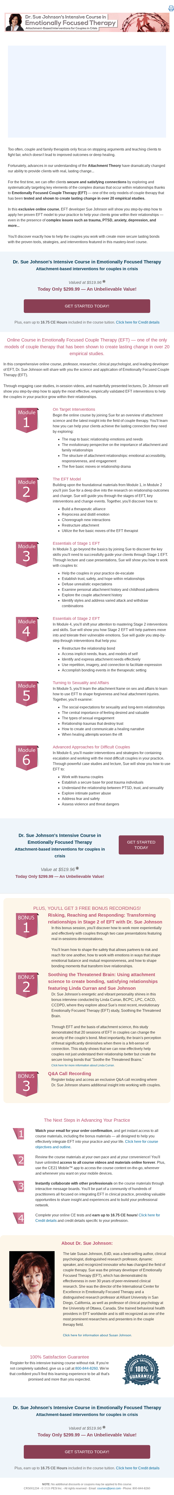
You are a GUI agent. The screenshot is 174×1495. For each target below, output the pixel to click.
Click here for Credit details (138, 322)
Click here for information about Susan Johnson (97, 1335)
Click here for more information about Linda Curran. (83, 1065)
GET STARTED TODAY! (87, 306)
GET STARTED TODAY (141, 845)
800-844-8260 (86, 1368)
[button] (171, 9)
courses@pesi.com (109, 1488)
